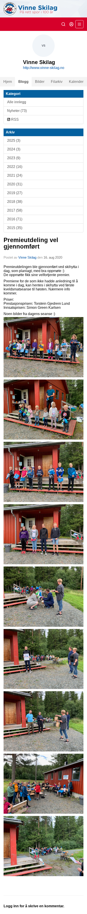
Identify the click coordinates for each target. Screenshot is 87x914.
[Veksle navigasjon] (79, 24)
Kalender (76, 82)
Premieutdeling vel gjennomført (31, 243)
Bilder (39, 82)
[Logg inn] (71, 24)
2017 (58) (14, 210)
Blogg (23, 82)
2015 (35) (14, 228)
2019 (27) (14, 193)
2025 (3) (13, 140)
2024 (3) (13, 149)
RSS (14, 119)
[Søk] (63, 24)
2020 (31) (14, 184)
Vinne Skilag (27, 257)
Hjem (7, 82)
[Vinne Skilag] (43, 8)
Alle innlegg (16, 102)
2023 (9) (13, 158)
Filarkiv (56, 82)
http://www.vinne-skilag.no (43, 68)
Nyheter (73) (17, 111)
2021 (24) (14, 175)
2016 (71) (14, 219)
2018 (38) (14, 202)
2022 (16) (14, 167)
